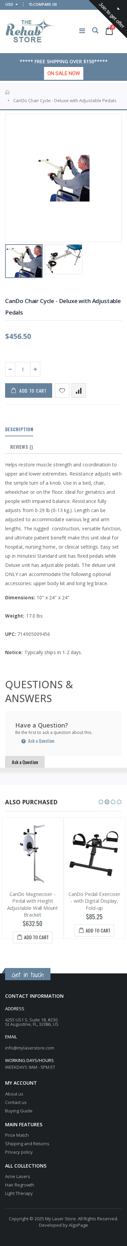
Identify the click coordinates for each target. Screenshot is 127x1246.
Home (7, 92)
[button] (101, 802)
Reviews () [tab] (21, 446)
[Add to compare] (78, 390)
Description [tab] (19, 429)
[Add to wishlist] (62, 390)
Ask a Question (40, 740)
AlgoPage (78, 1225)
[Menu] (82, 30)
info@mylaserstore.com (29, 1048)
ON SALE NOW (63, 73)
